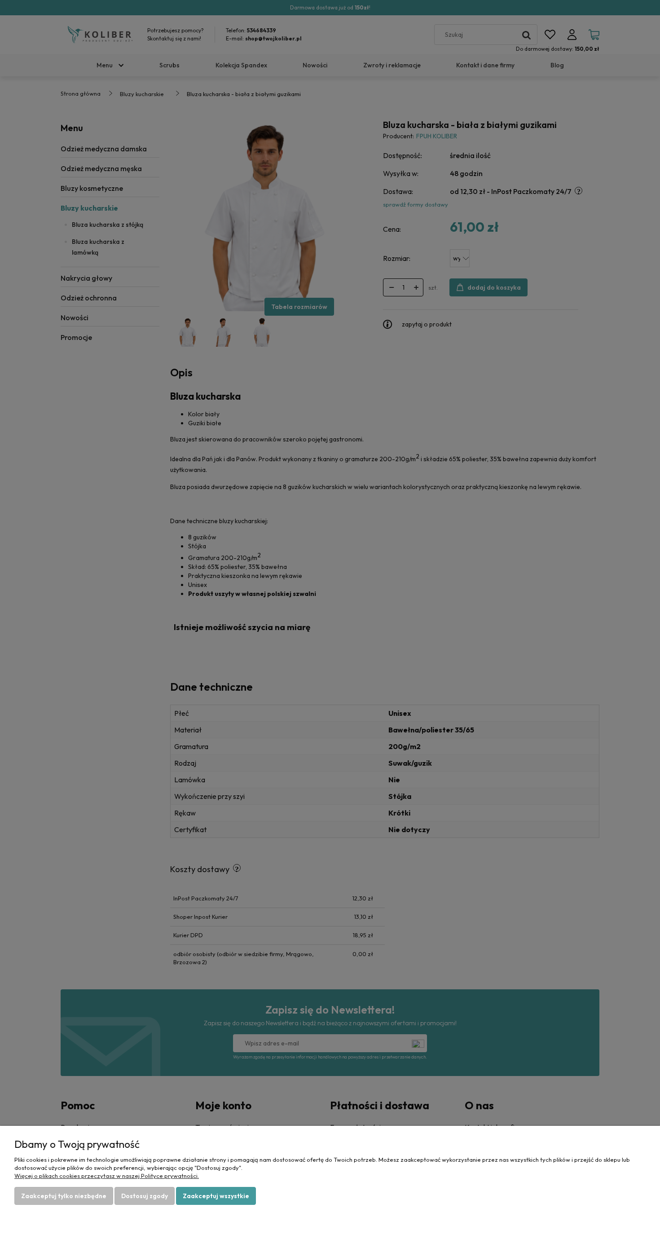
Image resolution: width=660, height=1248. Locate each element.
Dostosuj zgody (144, 1196)
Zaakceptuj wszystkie (216, 1196)
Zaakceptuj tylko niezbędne (63, 1196)
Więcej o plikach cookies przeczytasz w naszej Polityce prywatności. (106, 1175)
